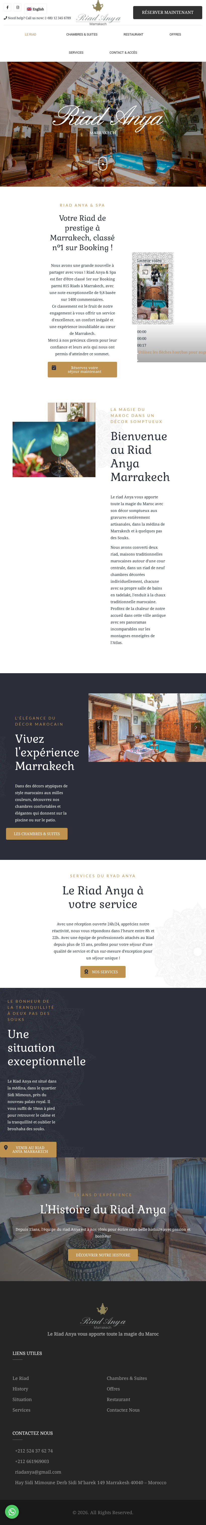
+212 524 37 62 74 (34, 1451)
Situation (22, 1399)
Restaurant (118, 1399)
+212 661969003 (32, 1461)
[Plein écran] (137, 360)
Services (21, 1410)
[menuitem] (35, 9)
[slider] (141, 338)
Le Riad (21, 1378)
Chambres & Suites (127, 1378)
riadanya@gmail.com (38, 1472)
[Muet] (137, 353)
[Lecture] (137, 326)
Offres (113, 1389)
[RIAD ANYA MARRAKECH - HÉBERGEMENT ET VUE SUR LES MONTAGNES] (98, 12)
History (20, 1389)
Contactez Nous (123, 1410)
